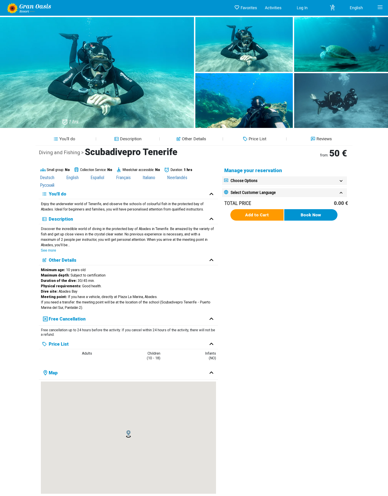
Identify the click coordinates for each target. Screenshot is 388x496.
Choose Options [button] (244, 180)
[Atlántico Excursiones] (27, 7)
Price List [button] (257, 138)
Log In (302, 7)
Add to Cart (257, 214)
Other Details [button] (194, 138)
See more (48, 250)
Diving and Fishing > (62, 152)
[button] (332, 8)
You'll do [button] (67, 138)
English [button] (356, 7)
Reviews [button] (324, 138)
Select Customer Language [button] (253, 192)
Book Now (311, 214)
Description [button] (130, 138)
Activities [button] (273, 7)
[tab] (284, 180)
